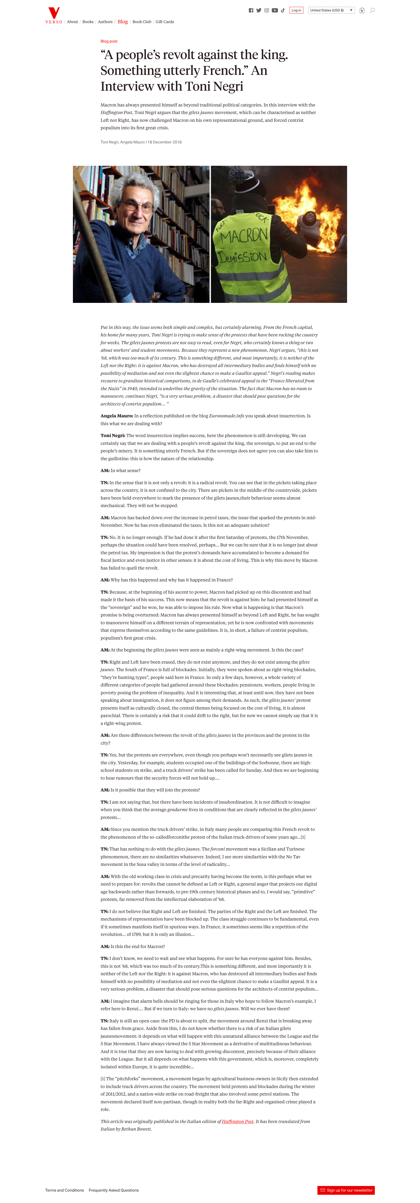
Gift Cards (165, 21)
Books (88, 21)
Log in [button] (296, 10)
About (72, 21)
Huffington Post (238, 1121)
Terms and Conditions (64, 1190)
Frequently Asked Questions (114, 1190)
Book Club (141, 21)
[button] (362, 10)
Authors (105, 21)
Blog (123, 21)
